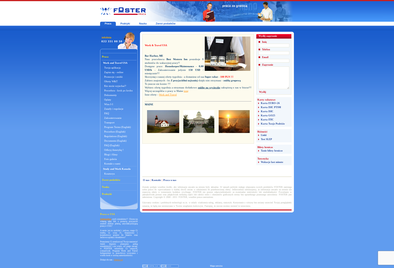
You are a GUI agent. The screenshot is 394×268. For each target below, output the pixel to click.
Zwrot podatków (166, 23)
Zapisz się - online (113, 72)
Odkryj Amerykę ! (114, 150)
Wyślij (262, 91)
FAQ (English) (111, 145)
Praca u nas (169, 180)
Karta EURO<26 (270, 103)
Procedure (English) (114, 131)
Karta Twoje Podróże (273, 123)
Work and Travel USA (115, 62)
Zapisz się (118, 260)
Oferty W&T (111, 81)
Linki (264, 135)
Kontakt (156, 180)
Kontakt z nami (112, 163)
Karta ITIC (267, 119)
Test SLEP (266, 139)
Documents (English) (115, 140)
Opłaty (107, 99)
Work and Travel (168, 94)
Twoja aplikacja (112, 67)
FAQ (106, 113)
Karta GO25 (268, 115)
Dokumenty (110, 95)
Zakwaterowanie (113, 118)
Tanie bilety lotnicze (272, 150)
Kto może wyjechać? (115, 86)
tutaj (186, 91)
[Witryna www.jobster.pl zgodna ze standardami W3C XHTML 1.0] (151, 266)
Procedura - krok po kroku (118, 90)
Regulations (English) (115, 136)
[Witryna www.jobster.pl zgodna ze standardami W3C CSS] (170, 266)
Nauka (143, 23)
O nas (146, 180)
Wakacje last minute (272, 162)
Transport (109, 122)
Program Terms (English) (117, 127)
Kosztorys (109, 173)
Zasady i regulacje (113, 108)
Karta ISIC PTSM (271, 107)
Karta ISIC (267, 111)
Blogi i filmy (111, 154)
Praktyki (125, 23)
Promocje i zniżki (113, 76)
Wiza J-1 (108, 104)
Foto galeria (110, 159)
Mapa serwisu (216, 266)
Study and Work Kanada (117, 168)
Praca (108, 23)
